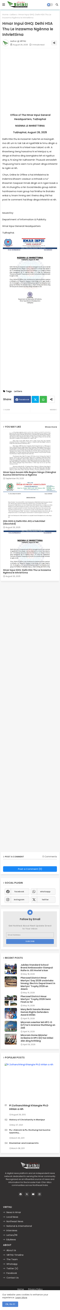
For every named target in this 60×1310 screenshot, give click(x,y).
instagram (19, 899)
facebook (19, 891)
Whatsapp (43, 399)
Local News (12, 1216)
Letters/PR (11, 1235)
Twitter (35, 399)
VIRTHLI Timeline (15, 1254)
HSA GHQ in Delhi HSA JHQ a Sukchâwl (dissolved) (24, 522)
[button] (57, 5)
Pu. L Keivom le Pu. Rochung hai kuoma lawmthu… (29, 1131)
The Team (12, 1259)
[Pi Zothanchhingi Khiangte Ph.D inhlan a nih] (30, 1083)
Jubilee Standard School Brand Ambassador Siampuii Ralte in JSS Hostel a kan (37, 967)
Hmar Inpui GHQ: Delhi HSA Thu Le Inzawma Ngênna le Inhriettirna (27, 571)
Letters (13, 14)
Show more (51, 426)
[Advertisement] (30, 81)
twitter (45, 899)
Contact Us (12, 1277)
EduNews (11, 1239)
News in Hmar (13, 1212)
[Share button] (51, 399)
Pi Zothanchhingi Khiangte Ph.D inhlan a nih (28, 1107)
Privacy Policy (35, 1289)
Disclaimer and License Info (24, 1143)
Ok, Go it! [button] (10, 1304)
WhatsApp (12, 1264)
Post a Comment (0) (30, 869)
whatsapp (45, 891)
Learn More (21, 1297)
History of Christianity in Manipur (27, 1119)
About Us (11, 1250)
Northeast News (14, 1221)
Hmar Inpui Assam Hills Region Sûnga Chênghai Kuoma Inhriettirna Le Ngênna (29, 473)
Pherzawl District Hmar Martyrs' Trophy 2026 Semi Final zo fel (36, 999)
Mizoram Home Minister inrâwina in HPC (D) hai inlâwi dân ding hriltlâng (37, 1038)
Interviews (11, 1230)
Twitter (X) (12, 1268)
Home (5, 14)
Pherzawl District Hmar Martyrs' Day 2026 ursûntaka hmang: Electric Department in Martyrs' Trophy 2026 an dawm (38, 983)
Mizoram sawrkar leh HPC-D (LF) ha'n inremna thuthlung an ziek (38, 1025)
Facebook (24, 399)
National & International (19, 1226)
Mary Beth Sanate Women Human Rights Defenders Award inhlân (35, 1012)
